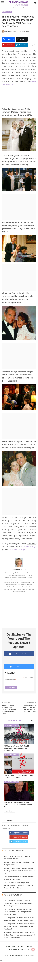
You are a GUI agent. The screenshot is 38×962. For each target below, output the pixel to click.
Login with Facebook (20, 833)
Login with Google (20, 837)
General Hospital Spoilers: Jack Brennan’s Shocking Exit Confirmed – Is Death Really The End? (19, 870)
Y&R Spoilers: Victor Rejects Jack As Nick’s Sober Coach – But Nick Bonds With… (18, 805)
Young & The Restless (12, 725)
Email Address (10, 680)
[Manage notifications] (33, 949)
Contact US (28, 946)
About (14, 946)
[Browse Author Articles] (19, 562)
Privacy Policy (14, 949)
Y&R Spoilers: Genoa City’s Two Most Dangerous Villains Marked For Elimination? (17, 748)
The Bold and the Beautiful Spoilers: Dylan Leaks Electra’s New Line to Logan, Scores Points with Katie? (18, 911)
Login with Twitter (20, 841)
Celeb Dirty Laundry (12, 895)
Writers (20, 946)
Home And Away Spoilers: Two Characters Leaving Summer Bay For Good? (9, 709)
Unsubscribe (24, 949)
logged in (13, 825)
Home (8, 946)
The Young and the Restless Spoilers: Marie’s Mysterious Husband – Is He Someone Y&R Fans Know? (19, 926)
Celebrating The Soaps (13, 851)
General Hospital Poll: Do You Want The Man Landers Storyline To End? (29, 708)
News (4, 12)
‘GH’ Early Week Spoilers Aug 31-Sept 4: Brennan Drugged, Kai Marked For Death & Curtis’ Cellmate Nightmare (18, 885)
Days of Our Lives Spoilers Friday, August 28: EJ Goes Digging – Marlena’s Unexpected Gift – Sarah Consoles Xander (20, 935)
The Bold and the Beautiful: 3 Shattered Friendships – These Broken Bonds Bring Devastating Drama (18, 903)
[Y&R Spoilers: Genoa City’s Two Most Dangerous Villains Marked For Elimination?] (19, 734)
